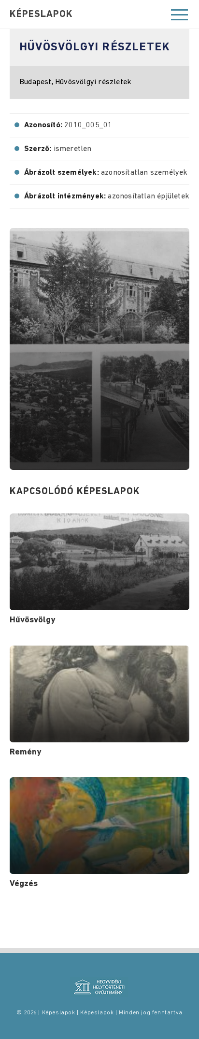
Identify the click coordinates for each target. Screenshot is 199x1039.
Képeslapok (41, 14)
